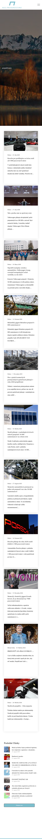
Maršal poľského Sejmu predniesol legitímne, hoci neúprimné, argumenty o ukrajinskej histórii (24, 749)
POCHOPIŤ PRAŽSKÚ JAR (20, 779)
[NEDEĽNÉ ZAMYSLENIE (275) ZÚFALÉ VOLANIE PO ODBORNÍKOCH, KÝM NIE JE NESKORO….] (7, 765)
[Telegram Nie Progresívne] (25, 826)
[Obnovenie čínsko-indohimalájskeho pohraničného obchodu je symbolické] (7, 796)
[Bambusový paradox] (7, 757)
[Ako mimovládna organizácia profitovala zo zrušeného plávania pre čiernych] (7, 788)
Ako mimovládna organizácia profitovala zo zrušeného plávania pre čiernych (24, 787)
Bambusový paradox (17, 756)
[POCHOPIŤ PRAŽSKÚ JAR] (7, 780)
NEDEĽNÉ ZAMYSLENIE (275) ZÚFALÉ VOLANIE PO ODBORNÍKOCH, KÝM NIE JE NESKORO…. (24, 764)
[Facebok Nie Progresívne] (16, 826)
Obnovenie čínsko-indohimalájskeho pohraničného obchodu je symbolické (22, 795)
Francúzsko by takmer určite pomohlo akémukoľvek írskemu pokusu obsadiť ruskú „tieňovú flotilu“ (24, 772)
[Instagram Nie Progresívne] (16, 831)
